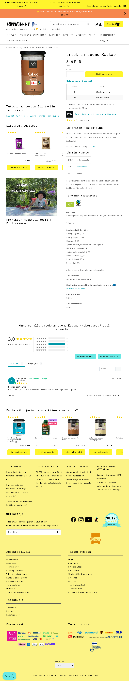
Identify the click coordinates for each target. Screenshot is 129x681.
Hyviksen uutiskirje (14, 581)
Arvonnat (72, 577)
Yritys (70, 559)
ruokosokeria (82, 167)
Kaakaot (10, 116)
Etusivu (9, 47)
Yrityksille (44, 29)
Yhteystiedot (12, 559)
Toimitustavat (12, 566)
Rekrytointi (73, 570)
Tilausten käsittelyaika (17, 574)
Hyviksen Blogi (75, 566)
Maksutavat (11, 563)
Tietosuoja (11, 607)
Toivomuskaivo (56, 29)
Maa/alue (59, 661)
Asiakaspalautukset (15, 570)
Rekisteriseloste (14, 615)
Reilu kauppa (53, 116)
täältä (95, 146)
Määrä (68, 69)
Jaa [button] (12, 395)
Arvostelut (73, 563)
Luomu (33, 116)
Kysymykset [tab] (33, 363)
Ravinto (17, 47)
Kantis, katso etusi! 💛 (29, 29)
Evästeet (10, 611)
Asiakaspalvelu (12, 29)
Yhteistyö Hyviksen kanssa (80, 574)
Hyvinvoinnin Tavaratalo (66, 675)
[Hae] (88, 24)
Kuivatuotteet (28, 47)
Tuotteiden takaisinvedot (18, 592)
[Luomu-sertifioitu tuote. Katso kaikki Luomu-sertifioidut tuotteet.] (70, 205)
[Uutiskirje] (58, 532)
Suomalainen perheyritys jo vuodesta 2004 (106, 6)
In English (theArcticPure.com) (82, 592)
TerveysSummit (75, 588)
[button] (113, 24)
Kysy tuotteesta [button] (86, 356)
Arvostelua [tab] (14, 363)
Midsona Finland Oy (75, 288)
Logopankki (73, 581)
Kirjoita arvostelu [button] (110, 356)
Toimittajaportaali (77, 585)
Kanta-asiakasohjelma (16, 577)
